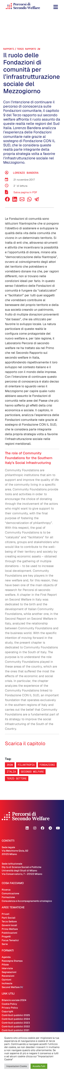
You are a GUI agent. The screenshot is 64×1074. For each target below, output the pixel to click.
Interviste (7, 968)
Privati (5, 913)
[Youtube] (57, 828)
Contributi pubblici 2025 (16, 1015)
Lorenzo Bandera (26, 173)
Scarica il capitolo (25, 743)
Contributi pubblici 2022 (16, 1026)
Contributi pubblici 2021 (15, 1030)
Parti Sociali (8, 917)
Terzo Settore (9, 921)
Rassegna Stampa (12, 960)
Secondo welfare (32, 771)
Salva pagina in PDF (25, 192)
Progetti (6, 936)
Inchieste (7, 983)
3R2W (10, 764)
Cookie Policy (9, 1003)
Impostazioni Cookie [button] (16, 1066)
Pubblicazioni (9, 932)
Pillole (5, 964)
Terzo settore (17, 778)
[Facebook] (7, 200)
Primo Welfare (10, 929)
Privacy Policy (10, 1007)
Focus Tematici (10, 940)
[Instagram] (34, 828)
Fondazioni (47, 764)
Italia (11, 771)
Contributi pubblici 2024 (16, 1018)
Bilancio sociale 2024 (14, 1000)
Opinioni (6, 979)
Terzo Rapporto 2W (28, 48)
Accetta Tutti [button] (39, 1066)
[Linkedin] (27, 828)
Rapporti (8, 48)
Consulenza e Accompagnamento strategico (27, 900)
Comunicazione (10, 893)
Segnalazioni (9, 972)
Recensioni (8, 975)
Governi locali (9, 925)
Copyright (7, 1011)
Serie (5, 944)
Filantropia (26, 764)
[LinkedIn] (14, 200)
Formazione (8, 897)
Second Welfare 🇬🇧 (12, 987)
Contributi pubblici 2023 (16, 1022)
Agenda (6, 957)
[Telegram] (50, 828)
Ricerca (6, 889)
